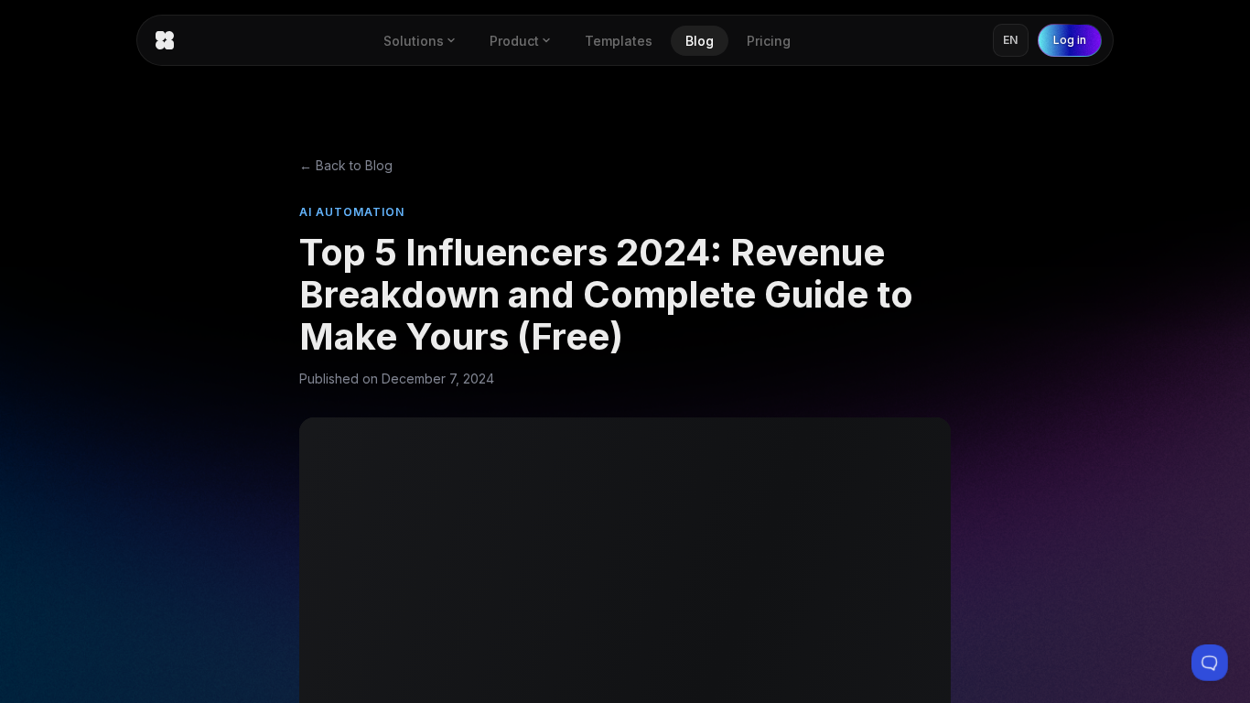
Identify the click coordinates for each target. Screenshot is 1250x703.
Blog (699, 41)
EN (1010, 40)
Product (514, 41)
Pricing (769, 41)
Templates (618, 41)
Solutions (413, 41)
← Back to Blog (346, 165)
